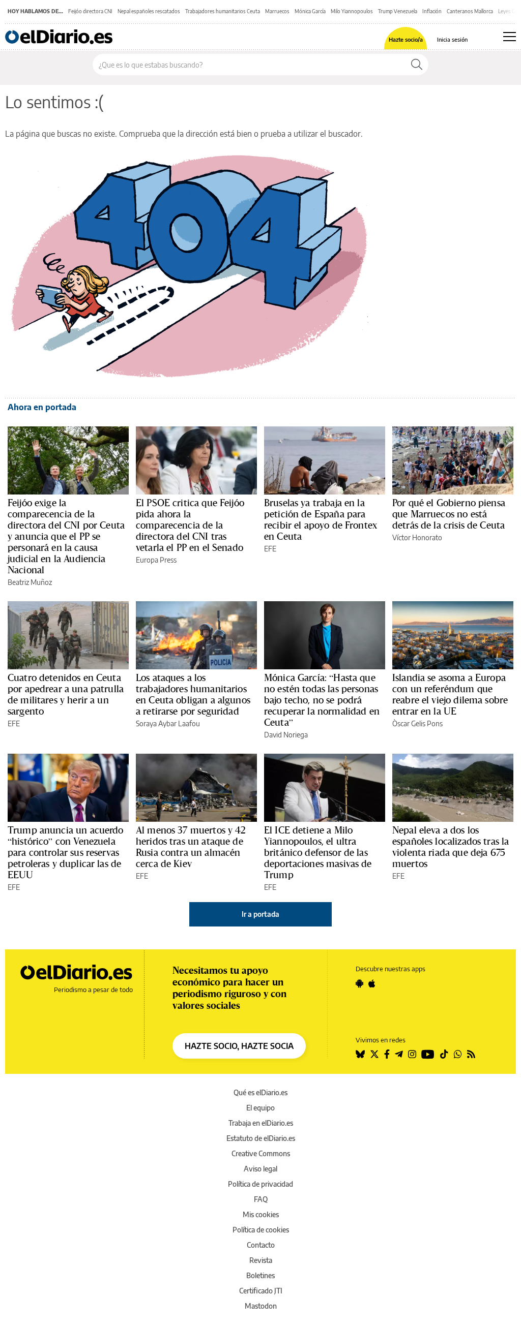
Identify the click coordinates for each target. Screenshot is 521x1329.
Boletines (260, 1275)
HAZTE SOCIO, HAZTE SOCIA (239, 1046)
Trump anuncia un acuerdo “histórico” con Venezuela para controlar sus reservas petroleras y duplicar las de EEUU (66, 852)
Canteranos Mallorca (470, 11)
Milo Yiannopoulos (352, 11)
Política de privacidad (260, 1184)
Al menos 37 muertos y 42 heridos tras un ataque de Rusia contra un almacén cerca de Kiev (191, 847)
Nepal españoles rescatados (149, 11)
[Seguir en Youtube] (428, 1054)
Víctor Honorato (417, 537)
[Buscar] (416, 64)
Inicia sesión (452, 39)
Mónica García (310, 11)
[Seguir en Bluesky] (360, 1054)
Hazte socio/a (406, 39)
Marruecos (277, 11)
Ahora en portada (42, 407)
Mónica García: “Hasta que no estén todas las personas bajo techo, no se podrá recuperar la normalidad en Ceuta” (322, 699)
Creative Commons (260, 1153)
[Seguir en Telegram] (399, 1054)
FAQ (261, 1199)
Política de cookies (261, 1229)
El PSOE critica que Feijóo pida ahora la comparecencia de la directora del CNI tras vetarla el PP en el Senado (190, 525)
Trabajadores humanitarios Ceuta (222, 11)
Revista (260, 1260)
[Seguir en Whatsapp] (458, 1054)
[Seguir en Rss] (471, 1054)
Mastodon (261, 1306)
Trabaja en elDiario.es (260, 1123)
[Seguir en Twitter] (374, 1054)
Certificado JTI (260, 1290)
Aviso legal (260, 1168)
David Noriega (286, 734)
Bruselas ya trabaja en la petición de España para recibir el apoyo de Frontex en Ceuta (320, 519)
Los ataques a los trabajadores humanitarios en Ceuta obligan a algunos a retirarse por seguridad (193, 694)
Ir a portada (260, 914)
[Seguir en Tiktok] (444, 1054)
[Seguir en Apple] (371, 983)
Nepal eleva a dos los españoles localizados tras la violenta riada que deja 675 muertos (450, 847)
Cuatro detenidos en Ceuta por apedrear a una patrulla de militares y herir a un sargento (66, 694)
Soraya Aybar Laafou (168, 723)
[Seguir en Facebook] (387, 1054)
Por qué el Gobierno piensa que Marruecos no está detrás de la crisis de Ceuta (448, 514)
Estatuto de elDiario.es (260, 1138)
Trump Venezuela (397, 11)
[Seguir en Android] (359, 983)
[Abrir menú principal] (509, 36)
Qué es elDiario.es (260, 1092)
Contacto (261, 1245)
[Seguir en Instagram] (412, 1054)
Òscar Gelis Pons (417, 723)
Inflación (432, 11)
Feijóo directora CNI (90, 11)
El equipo (260, 1107)
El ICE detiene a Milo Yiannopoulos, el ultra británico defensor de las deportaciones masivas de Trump (318, 852)
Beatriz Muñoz (30, 582)
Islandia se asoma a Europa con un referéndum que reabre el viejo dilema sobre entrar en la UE (450, 694)
